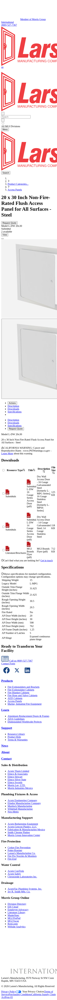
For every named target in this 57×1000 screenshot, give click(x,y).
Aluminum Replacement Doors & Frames (28, 716)
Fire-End (12, 859)
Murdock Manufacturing (20, 806)
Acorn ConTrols (16, 871)
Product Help (14, 737)
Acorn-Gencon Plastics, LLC (22, 826)
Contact (6, 758)
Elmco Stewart (15, 776)
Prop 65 (9, 997)
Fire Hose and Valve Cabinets (22, 695)
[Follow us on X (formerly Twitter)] (17, 674)
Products (7, 680)
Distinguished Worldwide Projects (25, 721)
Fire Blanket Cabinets (18, 692)
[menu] (28, 424)
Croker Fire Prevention (19, 847)
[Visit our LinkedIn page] (27, 674)
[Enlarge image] (2, 238)
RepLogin (13, 923)
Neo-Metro (13, 811)
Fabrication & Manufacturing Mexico (26, 829)
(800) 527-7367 (9, 25)
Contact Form (8, 663)
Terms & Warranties (18, 739)
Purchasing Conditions (20, 994)
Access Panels (15, 189)
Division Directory (17, 904)
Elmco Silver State (17, 779)
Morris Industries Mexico (20, 788)
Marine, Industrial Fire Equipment (24, 704)
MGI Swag (13, 921)
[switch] (3, 123)
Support (6, 728)
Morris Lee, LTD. (16, 785)
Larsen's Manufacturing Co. (21, 853)
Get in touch (46, 560)
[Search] (2, 120)
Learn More (7, 453)
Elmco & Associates (18, 774)
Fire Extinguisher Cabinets (21, 689)
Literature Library (16, 912)
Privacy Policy (8, 991)
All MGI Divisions (10, 126)
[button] (2, 68)
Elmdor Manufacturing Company (24, 803)
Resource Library (16, 734)
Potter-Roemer (15, 850)
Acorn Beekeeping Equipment (23, 824)
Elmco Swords (15, 782)
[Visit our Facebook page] (6, 674)
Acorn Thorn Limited (18, 771)
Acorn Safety (14, 873)
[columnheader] (15, 470)
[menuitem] (13, 406)
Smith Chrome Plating (19, 832)
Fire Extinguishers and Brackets (23, 687)
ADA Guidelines (16, 719)
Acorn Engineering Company (22, 800)
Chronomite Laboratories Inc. (22, 876)
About (5, 752)
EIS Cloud (13, 906)
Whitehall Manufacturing (20, 809)
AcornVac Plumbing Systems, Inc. (25, 888)
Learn (5, 710)
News (4, 745)
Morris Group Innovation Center (24, 835)
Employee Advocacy (18, 909)
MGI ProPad (14, 918)
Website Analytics (16, 926)
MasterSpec (13, 915)
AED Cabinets (15, 698)
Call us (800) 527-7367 (21, 660)
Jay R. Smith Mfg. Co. (19, 891)
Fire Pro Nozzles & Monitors (22, 856)
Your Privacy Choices (33, 991)
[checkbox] (28, 123)
